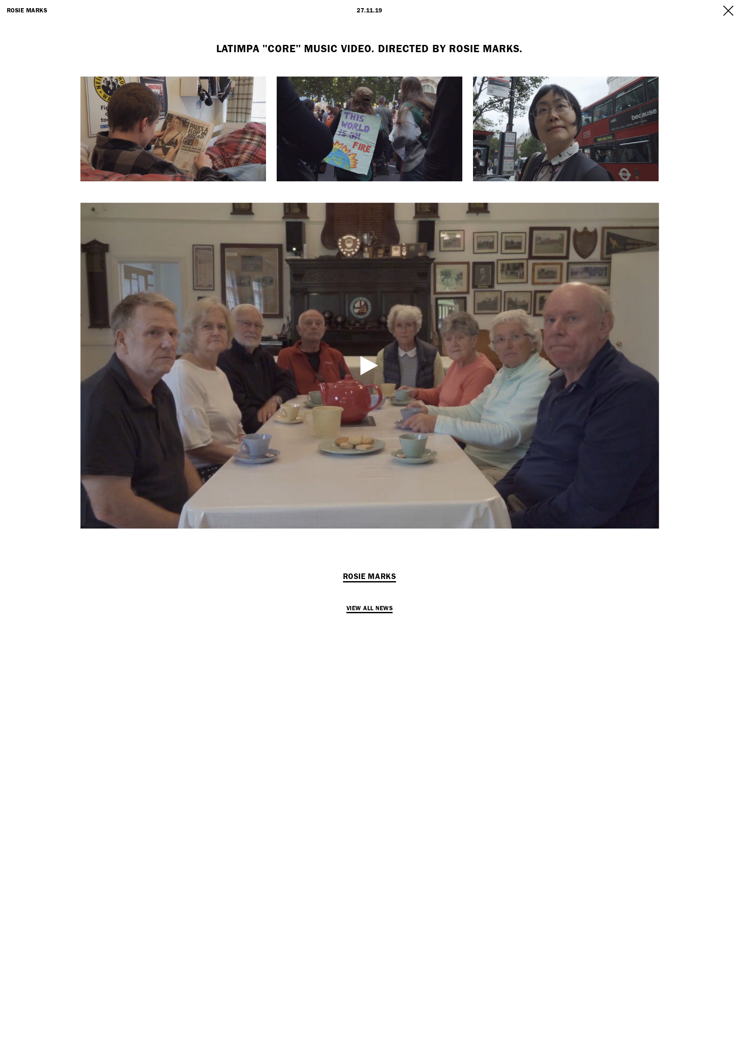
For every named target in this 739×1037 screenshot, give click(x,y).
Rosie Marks (27, 10)
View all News (369, 608)
